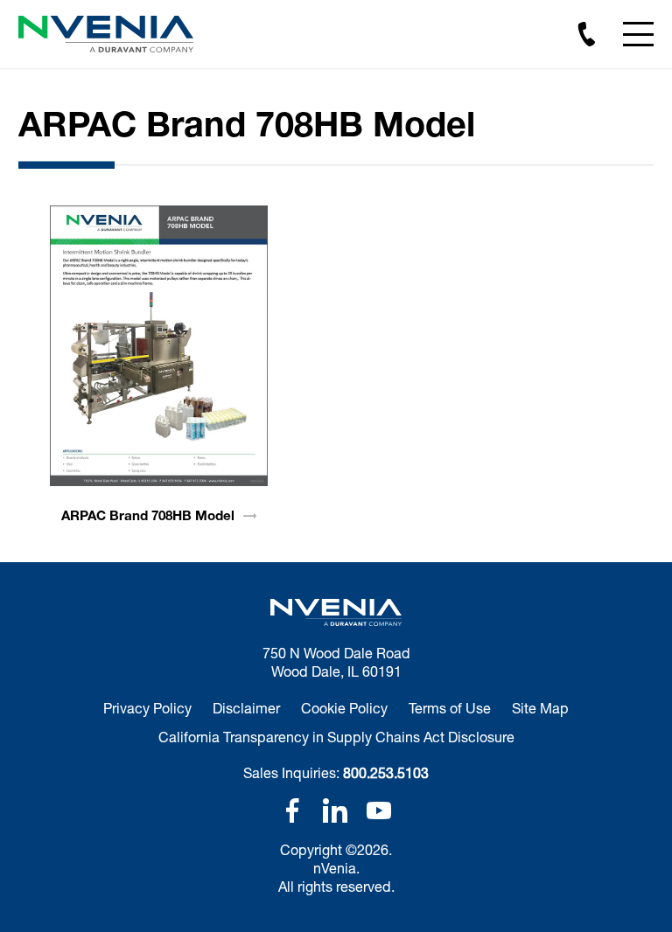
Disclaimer (246, 707)
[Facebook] (292, 810)
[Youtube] (379, 810)
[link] (158, 345)
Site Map (540, 707)
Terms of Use (450, 707)
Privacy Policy (147, 707)
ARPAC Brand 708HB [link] (147, 515)
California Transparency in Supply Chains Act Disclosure (336, 736)
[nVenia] (105, 34)
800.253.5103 (386, 772)
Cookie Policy (344, 707)
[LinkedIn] (335, 810)
